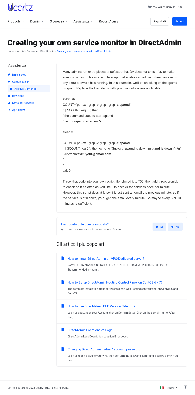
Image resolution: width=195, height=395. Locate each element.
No (177, 226)
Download (18, 95)
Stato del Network (23, 102)
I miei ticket (19, 74)
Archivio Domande (27, 51)
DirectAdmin (47, 51)
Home (11, 51)
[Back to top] (185, 387)
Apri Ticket (18, 109)
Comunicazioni (21, 81)
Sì (161, 226)
